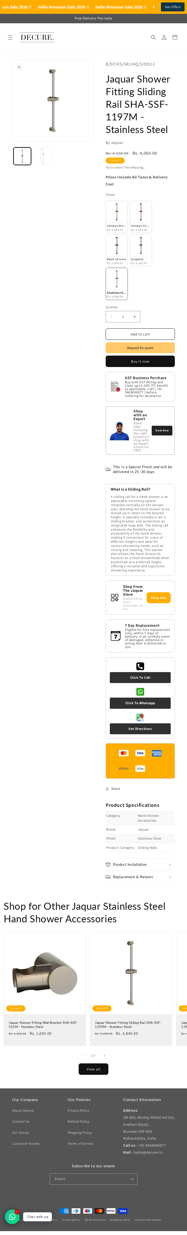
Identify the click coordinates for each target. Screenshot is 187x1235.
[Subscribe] (131, 1179)
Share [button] (115, 788)
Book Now (162, 430)
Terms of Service (80, 1143)
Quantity (112, 307)
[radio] (117, 217)
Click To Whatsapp (140, 703)
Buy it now (140, 361)
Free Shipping (133, 167)
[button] (10, 37)
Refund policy (48, 1219)
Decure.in (28, 1220)
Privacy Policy (78, 1110)
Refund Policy (78, 1121)
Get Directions (140, 728)
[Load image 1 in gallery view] (22, 156)
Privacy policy (71, 1219)
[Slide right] (104, 1055)
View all (94, 1069)
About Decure (23, 1110)
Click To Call (140, 677)
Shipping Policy (80, 1132)
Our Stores (20, 1132)
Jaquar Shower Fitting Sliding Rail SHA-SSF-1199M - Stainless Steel (128, 1025)
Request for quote (140, 347)
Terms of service (95, 1219)
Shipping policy (120, 1219)
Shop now (158, 597)
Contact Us (20, 1121)
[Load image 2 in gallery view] (42, 156)
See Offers (173, 7)
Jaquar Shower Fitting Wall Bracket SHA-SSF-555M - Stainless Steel (43, 1025)
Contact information (148, 1219)
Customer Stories (26, 1143)
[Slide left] (82, 1055)
